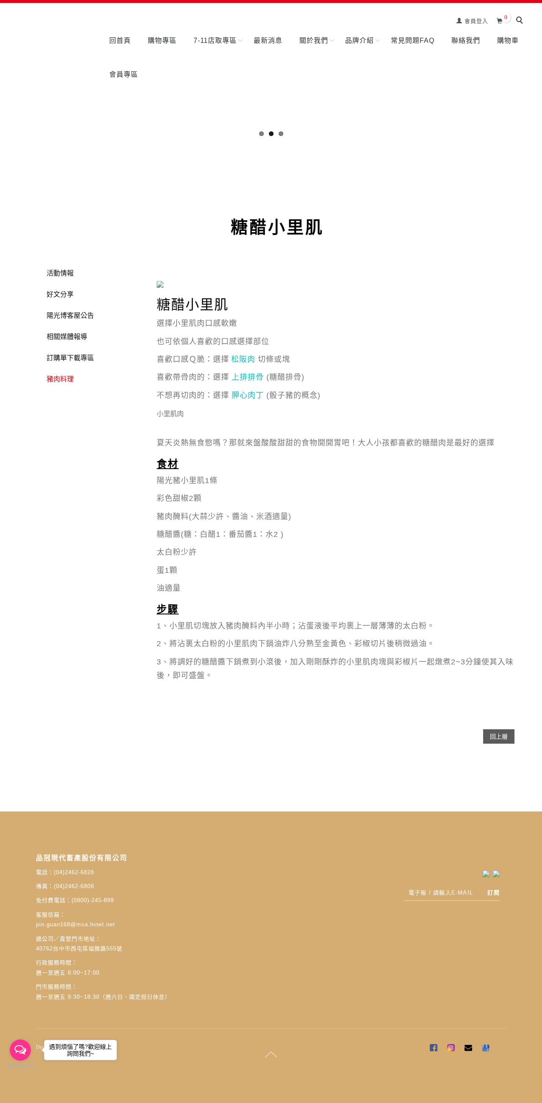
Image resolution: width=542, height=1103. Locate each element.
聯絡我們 (465, 40)
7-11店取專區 (215, 40)
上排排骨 (248, 377)
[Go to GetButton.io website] (20, 1066)
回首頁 (120, 40)
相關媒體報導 (67, 336)
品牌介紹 (359, 40)
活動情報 (60, 273)
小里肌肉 (170, 413)
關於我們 (313, 40)
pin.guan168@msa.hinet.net (75, 924)
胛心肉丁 (248, 395)
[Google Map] (486, 1049)
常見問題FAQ (412, 40)
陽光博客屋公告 (70, 315)
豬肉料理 (60, 379)
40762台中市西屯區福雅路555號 (79, 948)
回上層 (499, 736)
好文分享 (60, 294)
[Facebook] (434, 1049)
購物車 (508, 40)
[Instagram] (452, 1049)
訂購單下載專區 (70, 357)
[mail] (469, 1049)
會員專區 (123, 74)
